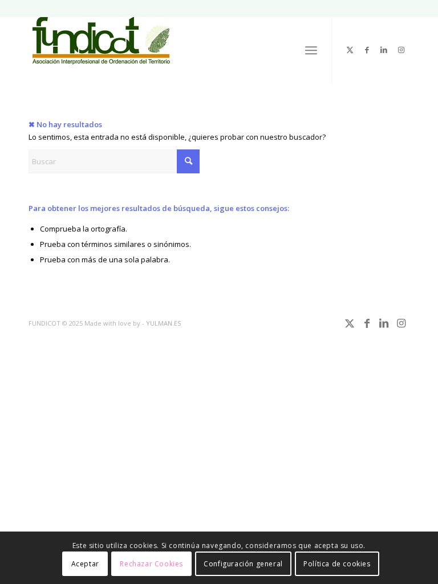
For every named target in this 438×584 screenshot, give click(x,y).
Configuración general (243, 564)
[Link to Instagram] (400, 49)
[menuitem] (311, 50)
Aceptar (85, 564)
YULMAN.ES (163, 323)
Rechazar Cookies (151, 564)
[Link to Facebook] (366, 49)
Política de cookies (336, 564)
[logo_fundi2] (102, 45)
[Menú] (311, 50)
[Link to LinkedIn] (383, 49)
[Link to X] (349, 49)
